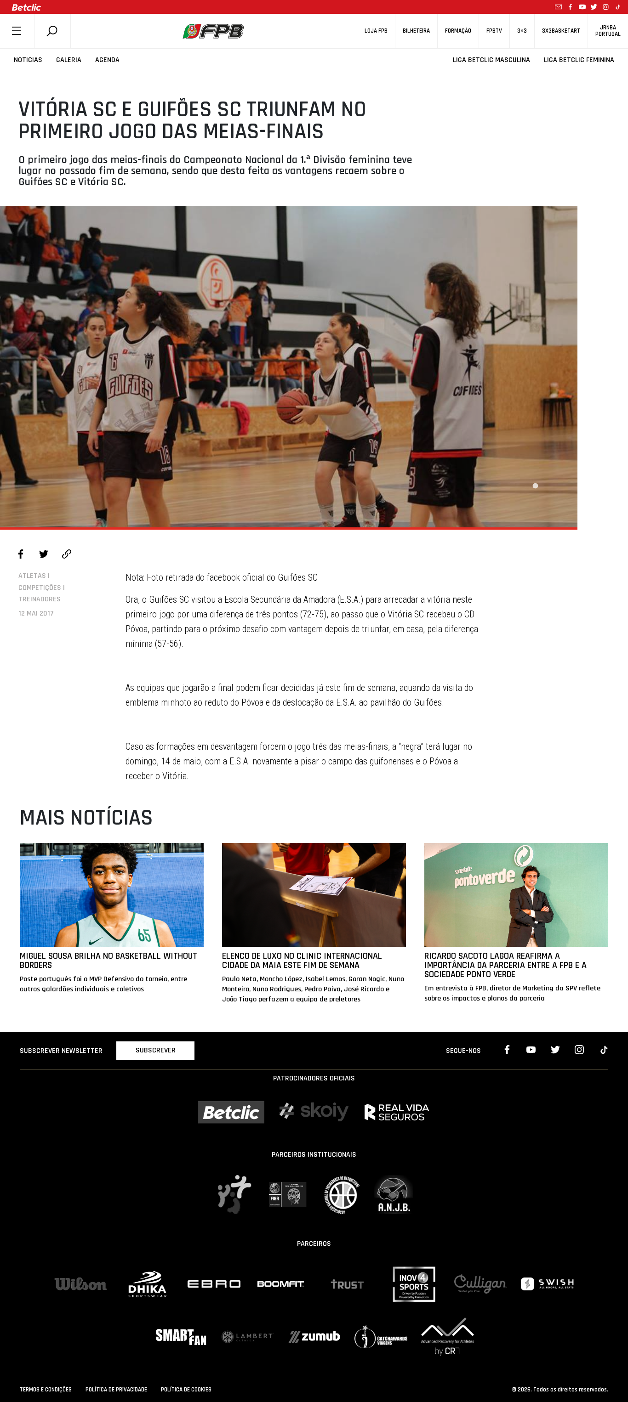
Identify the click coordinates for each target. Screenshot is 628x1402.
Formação (458, 31)
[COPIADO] (66, 555)
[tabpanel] (288, 366)
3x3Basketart (561, 31)
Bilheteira (416, 31)
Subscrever (156, 1050)
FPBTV (494, 31)
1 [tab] (535, 486)
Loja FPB (376, 31)
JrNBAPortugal (608, 31)
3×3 (522, 31)
